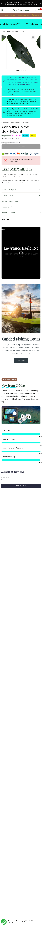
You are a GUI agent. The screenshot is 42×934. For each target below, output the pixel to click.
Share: (4, 219)
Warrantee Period (8, 213)
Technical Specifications (10, 201)
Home (3, 31)
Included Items (7, 195)
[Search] (35, 10)
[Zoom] (32, 36)
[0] (38, 10)
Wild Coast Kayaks (21, 10)
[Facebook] (8, 219)
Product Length (7, 207)
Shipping (4, 138)
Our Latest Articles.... (8, 15)
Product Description (9, 190)
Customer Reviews (23, 15)
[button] (11, 143)
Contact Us (21, 361)
